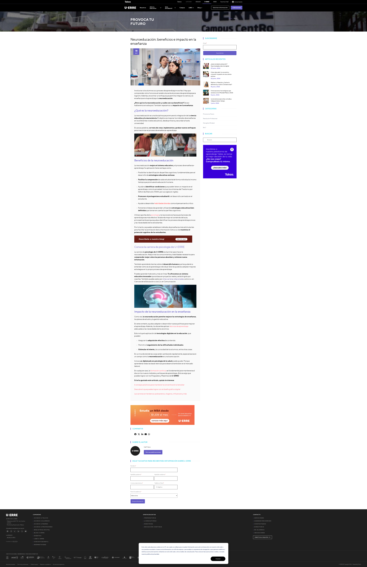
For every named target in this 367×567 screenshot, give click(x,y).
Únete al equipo (262, 537)
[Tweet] (139, 434)
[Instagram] (11, 531)
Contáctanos (260, 524)
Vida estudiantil (41, 541)
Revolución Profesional (210, 118)
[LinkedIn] (18, 531)
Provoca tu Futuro (208, 114)
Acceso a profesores (43, 527)
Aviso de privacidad (10, 564)
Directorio (259, 527)
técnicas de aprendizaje (179, 326)
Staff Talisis (147, 447)
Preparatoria (150, 518)
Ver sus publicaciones (153, 452)
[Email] (146, 434)
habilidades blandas (162, 203)
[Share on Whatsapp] (149, 434)
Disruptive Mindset (209, 123)
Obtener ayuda (34, 564)
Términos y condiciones (22, 564)
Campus (182, 7)
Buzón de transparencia (58, 564)
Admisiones (236, 8)
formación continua (158, 371)
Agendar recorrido (262, 521)
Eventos (37, 535)
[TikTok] (14, 531)
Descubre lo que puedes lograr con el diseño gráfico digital (157, 389)
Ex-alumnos (259, 529)
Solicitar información (220, 8)
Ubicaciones (259, 532)
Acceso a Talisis (41, 518)
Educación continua (153, 527)
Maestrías (148, 524)
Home (230, 18)
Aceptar (218, 559)
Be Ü (204, 127)
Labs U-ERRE (39, 538)
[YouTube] (25, 531)
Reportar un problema (45, 564)
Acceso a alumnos (42, 521)
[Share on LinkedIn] (142, 434)
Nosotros (143, 7)
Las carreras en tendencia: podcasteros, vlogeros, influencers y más (160, 394)
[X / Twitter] (22, 531)
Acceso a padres (41, 524)
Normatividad (40, 544)
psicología (155, 215)
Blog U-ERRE (39, 532)
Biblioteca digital (42, 529)
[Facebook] (7, 531)
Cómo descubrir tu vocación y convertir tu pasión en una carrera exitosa (221, 74)
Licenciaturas (150, 521)
